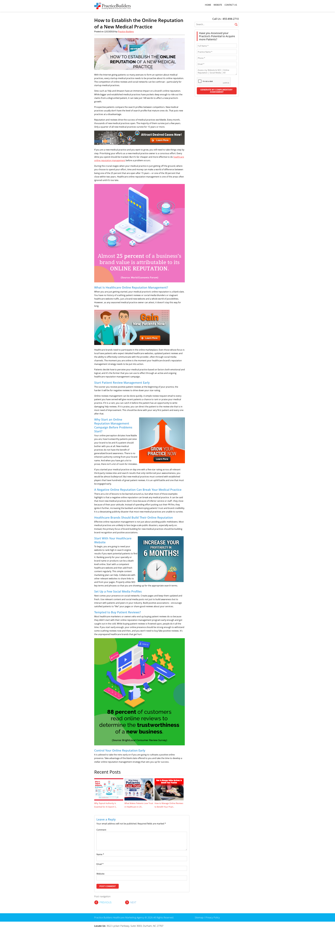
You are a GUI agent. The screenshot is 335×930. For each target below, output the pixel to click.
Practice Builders (126, 31)
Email (100, 864)
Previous (105, 902)
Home (208, 4)
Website (218, 4)
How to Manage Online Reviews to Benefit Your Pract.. (169, 805)
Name (100, 854)
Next (133, 902)
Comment (101, 829)
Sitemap (199, 917)
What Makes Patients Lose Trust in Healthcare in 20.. (138, 805)
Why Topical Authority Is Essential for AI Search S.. (105, 805)
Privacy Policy (212, 917)
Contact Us (231, 4)
